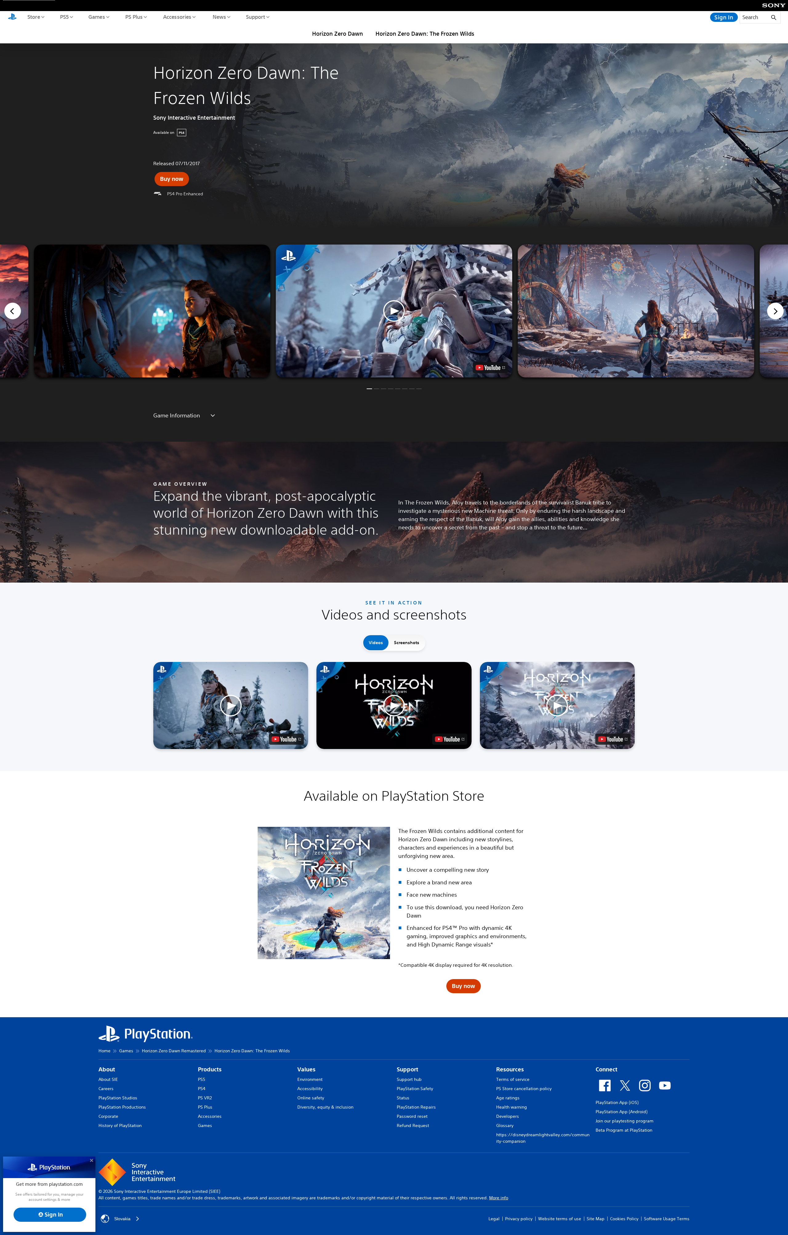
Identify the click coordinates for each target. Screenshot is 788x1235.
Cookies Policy (624, 1218)
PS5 (64, 17)
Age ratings (508, 1098)
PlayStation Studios (117, 1098)
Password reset (412, 1116)
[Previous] (12, 311)
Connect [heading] (606, 1069)
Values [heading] (306, 1069)
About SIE (108, 1079)
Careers (106, 1088)
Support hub (409, 1079)
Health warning (511, 1107)
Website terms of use (559, 1218)
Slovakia (122, 1218)
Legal (494, 1218)
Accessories (177, 17)
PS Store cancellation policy (524, 1088)
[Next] (775, 311)
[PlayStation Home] (12, 17)
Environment (310, 1079)
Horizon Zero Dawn (337, 33)
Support (255, 17)
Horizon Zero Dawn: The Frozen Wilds (425, 33)
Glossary (504, 1125)
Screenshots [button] (406, 642)
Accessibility (310, 1088)
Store (33, 17)
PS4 (201, 1088)
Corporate (108, 1116)
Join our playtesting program (624, 1121)
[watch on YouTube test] (490, 367)
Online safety (310, 1098)
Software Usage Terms (667, 1218)
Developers (507, 1116)
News (219, 17)
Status (403, 1098)
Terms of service (512, 1079)
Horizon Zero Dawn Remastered (174, 1051)
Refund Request (413, 1125)
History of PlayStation (120, 1125)
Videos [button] (376, 642)
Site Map (596, 1218)
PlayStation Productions (122, 1107)
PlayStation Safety (415, 1088)
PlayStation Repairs (416, 1107)
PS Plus (134, 17)
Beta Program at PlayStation (624, 1130)
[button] (394, 311)
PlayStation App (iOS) (617, 1102)
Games (96, 17)
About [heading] (106, 1069)
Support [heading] (407, 1069)
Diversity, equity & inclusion (325, 1107)
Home (104, 1051)
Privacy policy (519, 1218)
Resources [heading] (510, 1069)
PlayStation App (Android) (621, 1111)
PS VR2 (205, 1098)
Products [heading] (210, 1069)
